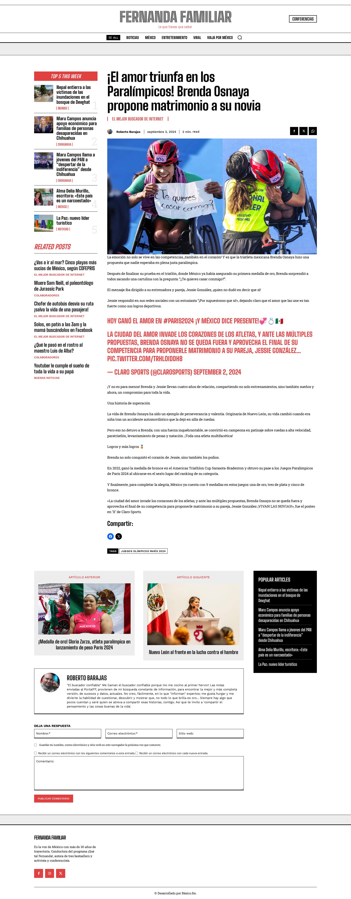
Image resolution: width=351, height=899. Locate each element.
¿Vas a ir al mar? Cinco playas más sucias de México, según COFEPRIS (65, 265)
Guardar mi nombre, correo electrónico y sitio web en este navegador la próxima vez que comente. (100, 745)
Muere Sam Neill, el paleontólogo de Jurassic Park (63, 286)
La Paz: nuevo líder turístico (72, 220)
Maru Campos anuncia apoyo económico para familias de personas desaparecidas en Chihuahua (76, 128)
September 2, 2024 (217, 372)
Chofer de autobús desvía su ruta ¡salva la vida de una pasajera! (64, 306)
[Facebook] (294, 131)
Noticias (63, 229)
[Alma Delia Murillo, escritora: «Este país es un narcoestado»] (43, 197)
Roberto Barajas (128, 132)
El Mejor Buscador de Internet (59, 274)
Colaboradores (46, 295)
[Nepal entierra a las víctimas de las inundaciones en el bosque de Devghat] (43, 93)
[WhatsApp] (313, 131)
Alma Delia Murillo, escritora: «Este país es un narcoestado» (74, 195)
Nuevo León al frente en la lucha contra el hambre (193, 652)
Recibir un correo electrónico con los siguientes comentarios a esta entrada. (86, 753)
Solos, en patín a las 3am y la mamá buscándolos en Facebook (63, 327)
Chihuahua (64, 144)
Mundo (62, 108)
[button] (240, 37)
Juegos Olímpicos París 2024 (143, 551)
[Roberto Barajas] (110, 131)
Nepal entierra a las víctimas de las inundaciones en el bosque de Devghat (73, 94)
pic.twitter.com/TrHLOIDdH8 (145, 359)
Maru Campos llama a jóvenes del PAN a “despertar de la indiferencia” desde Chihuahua (75, 164)
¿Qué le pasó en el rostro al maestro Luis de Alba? (58, 348)
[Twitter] (303, 131)
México (62, 206)
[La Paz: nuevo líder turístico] (43, 223)
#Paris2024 (178, 321)
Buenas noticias (47, 377)
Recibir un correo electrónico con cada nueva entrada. (173, 753)
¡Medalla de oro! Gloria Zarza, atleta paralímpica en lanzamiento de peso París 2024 (84, 644)
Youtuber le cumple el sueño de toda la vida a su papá (61, 368)
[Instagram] (49, 873)
